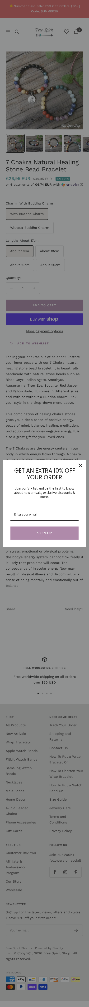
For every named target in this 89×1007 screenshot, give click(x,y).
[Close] (80, 465)
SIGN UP (44, 533)
